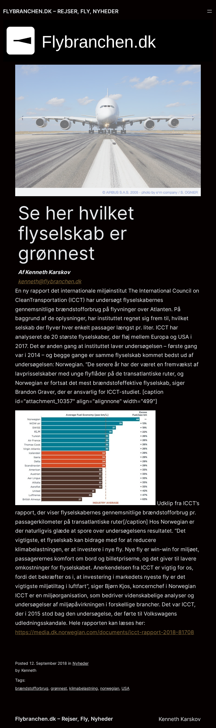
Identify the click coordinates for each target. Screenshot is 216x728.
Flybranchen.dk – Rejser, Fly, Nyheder (60, 11)
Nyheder (81, 663)
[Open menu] (209, 11)
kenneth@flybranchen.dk (49, 281)
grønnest (59, 688)
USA (125, 688)
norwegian (109, 688)
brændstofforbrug (31, 688)
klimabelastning (83, 688)
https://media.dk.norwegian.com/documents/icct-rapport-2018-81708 (104, 632)
